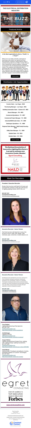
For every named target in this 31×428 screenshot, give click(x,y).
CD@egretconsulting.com (8, 328)
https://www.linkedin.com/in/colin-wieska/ (12, 356)
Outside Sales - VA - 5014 (15, 133)
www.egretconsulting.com (15, 405)
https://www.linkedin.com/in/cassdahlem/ (12, 330)
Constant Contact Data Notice (18, 417)
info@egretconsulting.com (17, 418)
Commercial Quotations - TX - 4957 (15, 115)
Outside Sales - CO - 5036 (15, 136)
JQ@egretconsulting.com (8, 345)
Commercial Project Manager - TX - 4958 (15, 118)
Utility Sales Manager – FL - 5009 (15, 130)
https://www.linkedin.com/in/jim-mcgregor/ (12, 337)
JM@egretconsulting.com (8, 335)
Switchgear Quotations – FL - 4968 (15, 123)
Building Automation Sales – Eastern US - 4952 (15, 109)
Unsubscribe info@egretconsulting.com (15, 415)
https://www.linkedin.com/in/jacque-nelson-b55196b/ (15, 347)
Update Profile (9, 417)
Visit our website (15, 139)
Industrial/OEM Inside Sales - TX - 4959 (15, 120)
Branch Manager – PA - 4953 (15, 112)
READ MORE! (15, 76)
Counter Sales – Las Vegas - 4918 (15, 104)
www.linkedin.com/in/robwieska (9, 291)
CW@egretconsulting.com (9, 355)
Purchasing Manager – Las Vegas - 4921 (15, 106)
